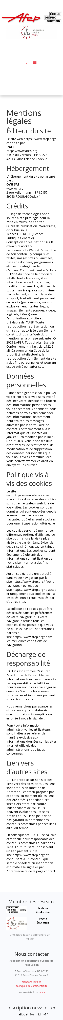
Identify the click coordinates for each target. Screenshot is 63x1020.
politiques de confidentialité (32, 985)
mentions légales (31, 981)
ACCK (42, 992)
